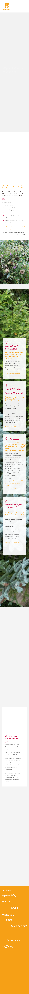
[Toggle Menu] (25, 6)
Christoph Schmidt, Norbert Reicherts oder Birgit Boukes (14, 483)
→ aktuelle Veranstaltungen (12, 373)
